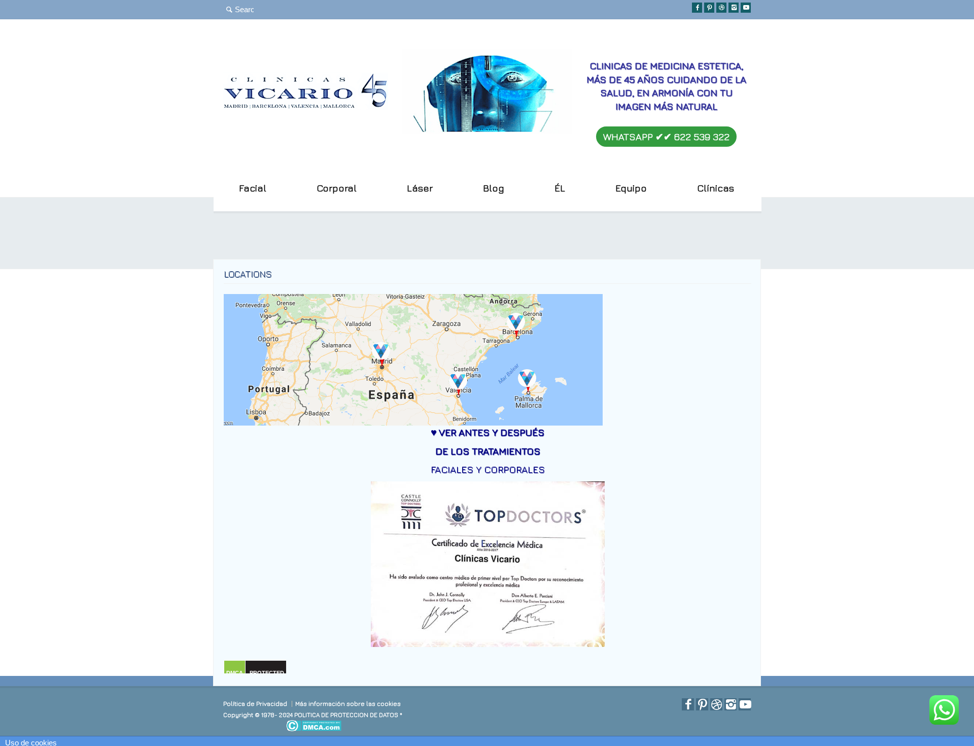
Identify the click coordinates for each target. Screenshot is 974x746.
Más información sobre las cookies (348, 703)
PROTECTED (267, 673)
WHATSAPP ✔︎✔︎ (666, 136)
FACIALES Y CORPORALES (488, 469)
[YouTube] (746, 8)
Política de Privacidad (255, 703)
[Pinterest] (709, 8)
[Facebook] (697, 8)
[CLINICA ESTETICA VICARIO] (305, 105)
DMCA (234, 673)
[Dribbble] (721, 8)
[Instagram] (733, 8)
